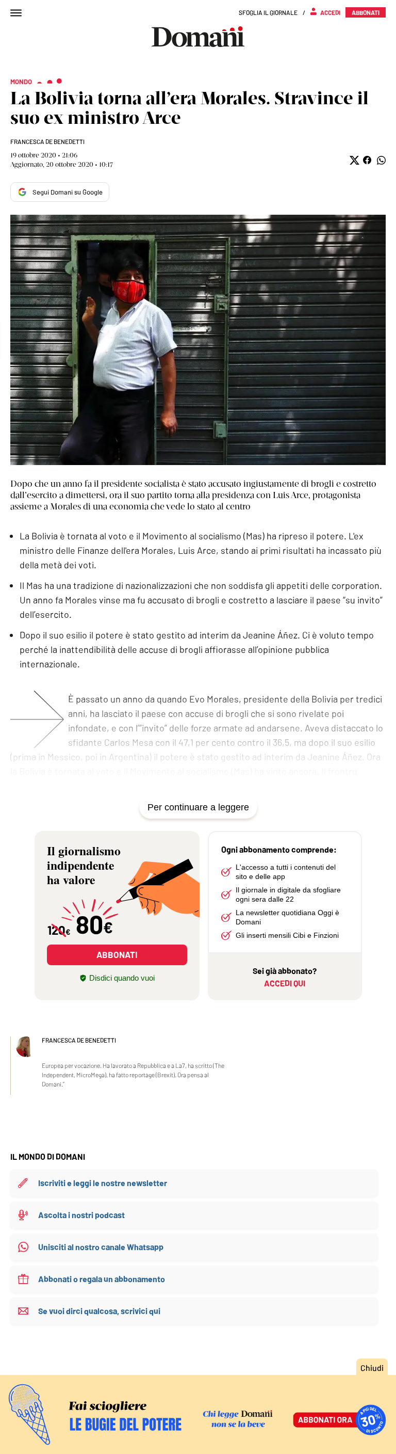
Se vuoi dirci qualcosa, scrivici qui (99, 1311)
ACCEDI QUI (284, 983)
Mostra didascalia (198, 340)
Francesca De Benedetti (47, 141)
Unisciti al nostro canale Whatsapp (100, 1247)
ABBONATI (116, 954)
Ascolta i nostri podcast (81, 1215)
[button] (353, 160)
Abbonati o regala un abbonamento (101, 1279)
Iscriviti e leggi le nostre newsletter (102, 1183)
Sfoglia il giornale (268, 12)
